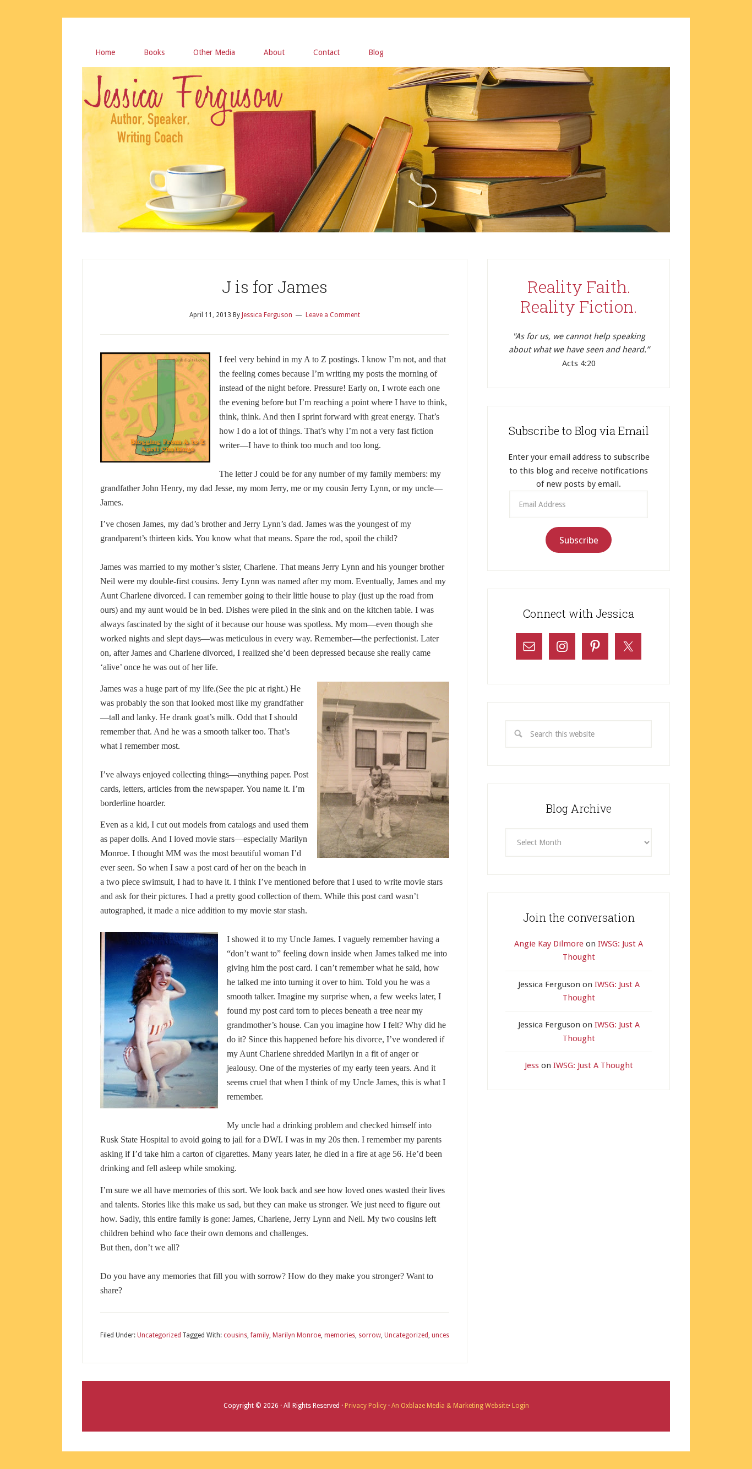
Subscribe (578, 540)
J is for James (275, 286)
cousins (235, 1335)
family (259, 1335)
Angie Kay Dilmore (549, 944)
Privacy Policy (366, 1406)
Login (519, 1406)
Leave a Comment (333, 315)
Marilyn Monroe (297, 1335)
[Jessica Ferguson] (376, 81)
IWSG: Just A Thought (593, 1065)
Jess (532, 1065)
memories (339, 1335)
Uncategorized (159, 1335)
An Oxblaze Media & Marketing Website (449, 1406)
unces (440, 1335)
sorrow (369, 1335)
